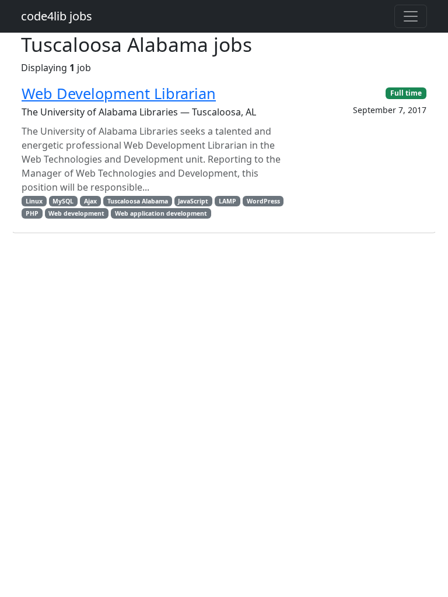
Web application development (161, 213)
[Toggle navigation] (410, 16)
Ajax (90, 201)
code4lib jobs (56, 16)
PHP (32, 213)
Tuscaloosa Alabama (137, 201)
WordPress (263, 201)
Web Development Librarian (119, 93)
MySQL (63, 201)
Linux (34, 201)
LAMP (227, 201)
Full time (406, 93)
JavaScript (193, 201)
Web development (76, 213)
